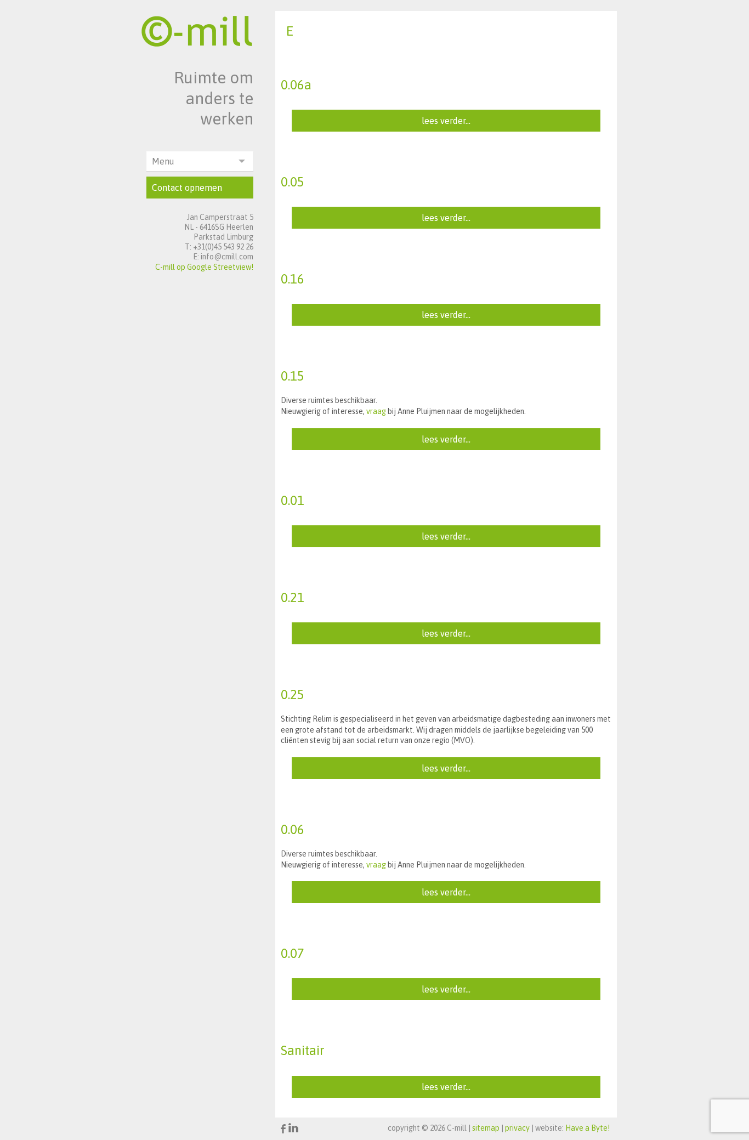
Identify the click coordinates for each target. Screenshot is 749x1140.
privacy (517, 1128)
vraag (376, 411)
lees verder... (446, 121)
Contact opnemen (187, 187)
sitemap (486, 1128)
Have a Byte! (587, 1128)
